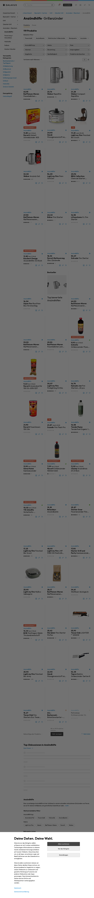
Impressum (17, 888)
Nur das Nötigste (63, 849)
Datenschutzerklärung (21, 892)
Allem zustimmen (63, 844)
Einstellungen (63, 855)
